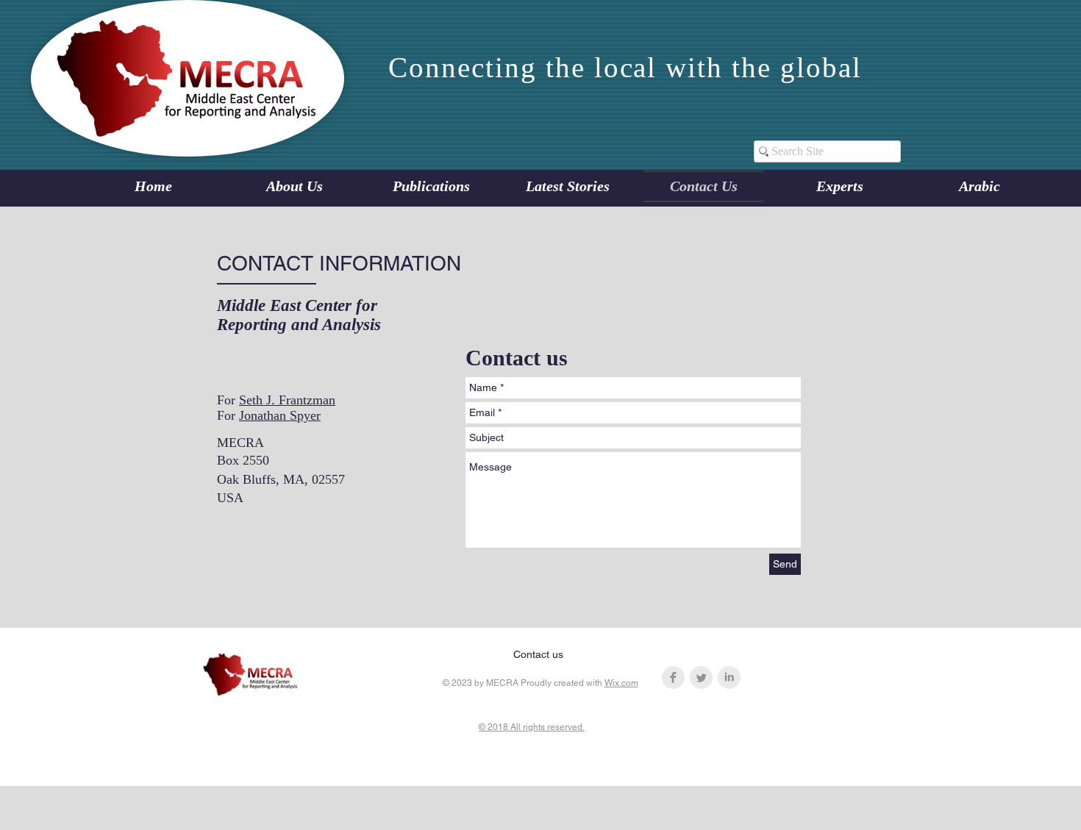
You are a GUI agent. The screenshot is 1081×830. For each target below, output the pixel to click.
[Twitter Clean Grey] (701, 677)
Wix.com (621, 683)
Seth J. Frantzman (287, 400)
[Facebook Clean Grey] (673, 677)
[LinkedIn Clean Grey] (729, 677)
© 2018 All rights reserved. (532, 727)
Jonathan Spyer (280, 415)
